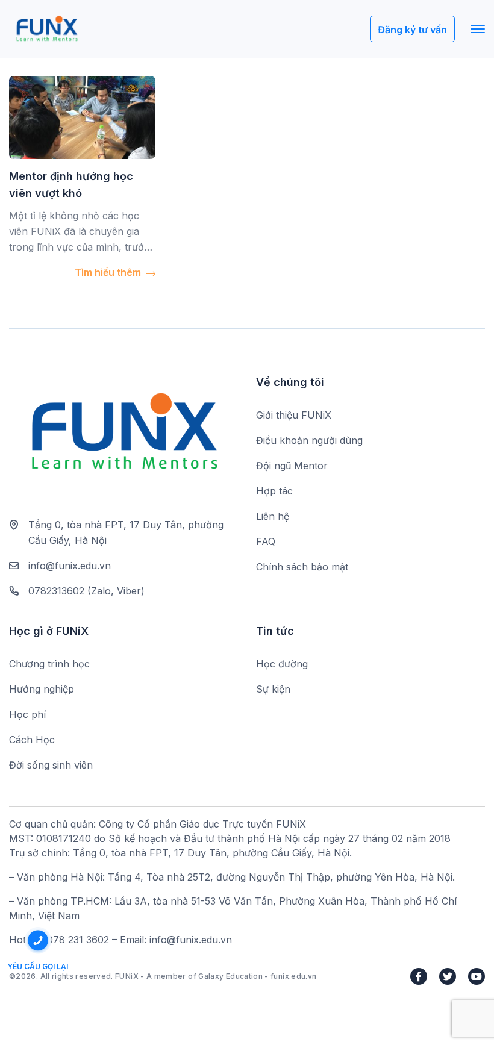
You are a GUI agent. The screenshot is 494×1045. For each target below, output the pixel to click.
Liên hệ (272, 516)
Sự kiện (273, 689)
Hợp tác (274, 491)
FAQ (265, 541)
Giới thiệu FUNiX (293, 415)
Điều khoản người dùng (309, 440)
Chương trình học (49, 664)
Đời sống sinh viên (51, 765)
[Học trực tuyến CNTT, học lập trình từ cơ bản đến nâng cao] (46, 29)
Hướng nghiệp (41, 689)
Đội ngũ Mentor (292, 466)
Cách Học (32, 740)
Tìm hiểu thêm (109, 272)
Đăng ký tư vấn (412, 29)
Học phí (27, 714)
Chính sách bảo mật (302, 567)
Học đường (282, 664)
